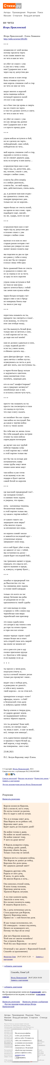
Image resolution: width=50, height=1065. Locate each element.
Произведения (18, 12)
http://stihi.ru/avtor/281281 (15, 39)
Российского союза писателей (20, 1061)
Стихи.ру (43, 1018)
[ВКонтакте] (6, 774)
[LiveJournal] (14, 774)
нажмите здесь (20, 1055)
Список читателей (9, 778)
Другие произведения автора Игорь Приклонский (22, 784)
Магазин (7, 16)
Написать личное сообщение (35, 1002)
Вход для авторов (32, 16)
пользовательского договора (19, 1028)
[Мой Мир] (11, 774)
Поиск (40, 12)
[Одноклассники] (9, 774)
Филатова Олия (10, 957)
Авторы (7, 12)
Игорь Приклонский (14, 27)
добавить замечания (13, 966)
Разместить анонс (41, 778)
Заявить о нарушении (11, 781)
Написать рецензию (11, 799)
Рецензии (31, 12)
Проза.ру (8, 1020)
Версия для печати (25, 778)
